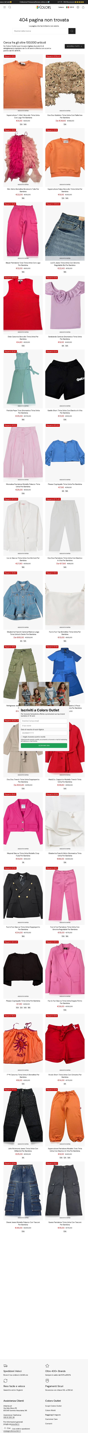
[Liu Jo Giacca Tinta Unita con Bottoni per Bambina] (23, 526)
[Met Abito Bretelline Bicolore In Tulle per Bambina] (23, 157)
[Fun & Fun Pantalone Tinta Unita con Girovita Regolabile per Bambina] (65, 895)
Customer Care (51, 1419)
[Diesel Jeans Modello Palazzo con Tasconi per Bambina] (23, 1190)
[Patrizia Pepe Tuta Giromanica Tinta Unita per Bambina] (23, 379)
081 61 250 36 (9, 1417)
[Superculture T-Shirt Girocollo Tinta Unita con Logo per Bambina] (23, 83)
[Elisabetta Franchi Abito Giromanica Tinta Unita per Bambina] (65, 821)
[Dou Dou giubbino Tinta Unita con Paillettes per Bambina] (65, 83)
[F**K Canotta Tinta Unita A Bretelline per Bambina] (23, 1043)
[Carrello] (83, 7)
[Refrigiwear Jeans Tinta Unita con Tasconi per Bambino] (23, 674)
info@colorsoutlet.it (11, 1424)
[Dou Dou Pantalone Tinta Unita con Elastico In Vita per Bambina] (65, 526)
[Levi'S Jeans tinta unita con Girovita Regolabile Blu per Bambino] (65, 231)
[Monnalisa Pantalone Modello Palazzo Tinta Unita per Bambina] (23, 452)
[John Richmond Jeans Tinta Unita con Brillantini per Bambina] (23, 1117)
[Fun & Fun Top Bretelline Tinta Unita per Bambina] (65, 600)
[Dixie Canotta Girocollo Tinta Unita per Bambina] (23, 305)
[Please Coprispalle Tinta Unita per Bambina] (65, 452)
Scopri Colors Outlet (53, 1406)
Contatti (48, 1424)
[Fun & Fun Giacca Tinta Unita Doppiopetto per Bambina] (23, 895)
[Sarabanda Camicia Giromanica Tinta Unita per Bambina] (65, 305)
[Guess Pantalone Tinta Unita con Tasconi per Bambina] (65, 1190)
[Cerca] (72, 31)
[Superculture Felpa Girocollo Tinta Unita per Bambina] (65, 157)
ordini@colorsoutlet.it (12, 1431)
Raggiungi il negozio (53, 1415)
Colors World (50, 1410)
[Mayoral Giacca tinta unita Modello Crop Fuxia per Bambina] (23, 821)
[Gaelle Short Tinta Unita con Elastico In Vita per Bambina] (65, 379)
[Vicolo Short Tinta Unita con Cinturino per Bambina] (65, 1043)
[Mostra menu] (4, 7)
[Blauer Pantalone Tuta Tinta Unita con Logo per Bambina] (23, 231)
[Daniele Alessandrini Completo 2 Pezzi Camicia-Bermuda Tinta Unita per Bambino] (65, 674)
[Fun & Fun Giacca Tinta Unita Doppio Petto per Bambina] (65, 969)
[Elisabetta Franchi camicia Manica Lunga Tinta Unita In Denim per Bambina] (23, 600)
